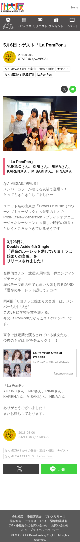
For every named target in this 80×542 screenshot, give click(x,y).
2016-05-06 (25, 55)
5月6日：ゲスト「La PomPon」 (35, 44)
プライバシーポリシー (44, 530)
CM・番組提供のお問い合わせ (28, 525)
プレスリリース (55, 516)
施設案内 (15, 521)
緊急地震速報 (59, 521)
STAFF (22, 58)
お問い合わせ (60, 525)
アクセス (30, 521)
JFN (23, 530)
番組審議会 (34, 516)
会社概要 (18, 516)
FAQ (43, 521)
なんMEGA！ (40, 58)
